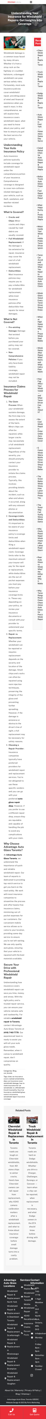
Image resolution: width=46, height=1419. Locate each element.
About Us (9, 1390)
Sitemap (25, 1394)
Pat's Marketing (33, 1402)
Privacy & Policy (32, 1390)
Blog (14, 1071)
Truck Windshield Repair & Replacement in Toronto (34, 1134)
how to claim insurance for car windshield (14, 1085)
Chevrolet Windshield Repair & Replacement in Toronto (16, 1134)
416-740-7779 (37, 1291)
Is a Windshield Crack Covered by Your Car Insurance (14, 1090)
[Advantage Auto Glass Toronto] (14, 2)
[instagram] (31, 1375)
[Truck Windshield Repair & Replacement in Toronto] (32, 1118)
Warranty (19, 1390)
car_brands (8, 1073)
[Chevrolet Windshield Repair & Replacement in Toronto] (14, 1118)
